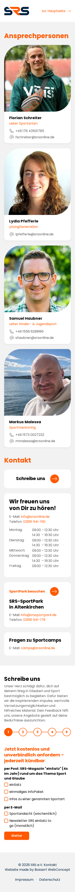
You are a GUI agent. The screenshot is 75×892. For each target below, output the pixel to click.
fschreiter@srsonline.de (34, 137)
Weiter (16, 835)
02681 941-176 (34, 619)
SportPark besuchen (27, 591)
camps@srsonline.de (38, 648)
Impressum (24, 879)
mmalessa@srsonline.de (35, 441)
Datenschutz (49, 879)
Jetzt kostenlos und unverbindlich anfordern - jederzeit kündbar (34, 755)
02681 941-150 (34, 521)
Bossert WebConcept (52, 869)
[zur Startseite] (16, 10)
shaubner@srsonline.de (34, 337)
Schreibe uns (30, 478)
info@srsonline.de (35, 516)
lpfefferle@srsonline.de (34, 234)
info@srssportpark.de (38, 615)
